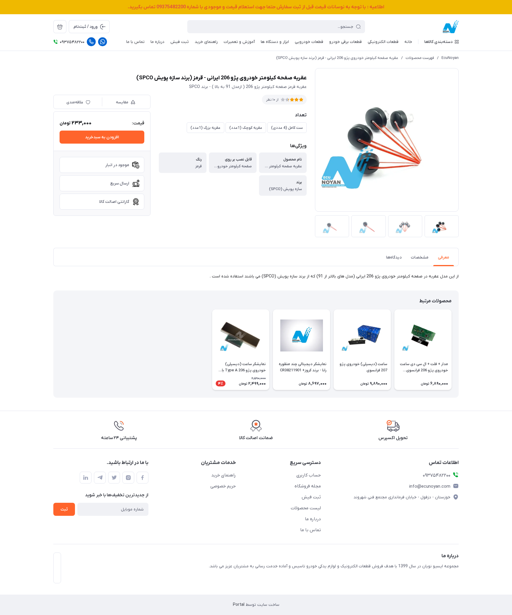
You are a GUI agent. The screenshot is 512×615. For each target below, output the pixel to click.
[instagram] (128, 478)
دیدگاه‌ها (393, 257)
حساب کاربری (308, 475)
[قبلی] (459, 350)
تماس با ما (310, 530)
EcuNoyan (450, 57)
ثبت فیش (311, 497)
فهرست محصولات (420, 57)
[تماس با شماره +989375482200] (91, 41)
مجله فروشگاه (308, 486)
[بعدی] (53, 350)
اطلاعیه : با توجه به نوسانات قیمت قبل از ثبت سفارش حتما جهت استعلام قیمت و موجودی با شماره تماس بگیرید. (256, 7)
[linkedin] (86, 478)
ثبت (64, 509)
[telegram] (100, 478)
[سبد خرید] (59, 26)
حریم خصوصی (223, 486)
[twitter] (114, 478)
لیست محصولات (306, 508)
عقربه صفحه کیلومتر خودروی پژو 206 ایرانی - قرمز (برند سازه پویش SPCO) (337, 57)
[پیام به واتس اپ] (102, 41)
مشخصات (419, 257)
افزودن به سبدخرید (102, 137)
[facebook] (142, 478)
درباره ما (313, 519)
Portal (238, 605)
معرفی (443, 257)
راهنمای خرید (223, 475)
